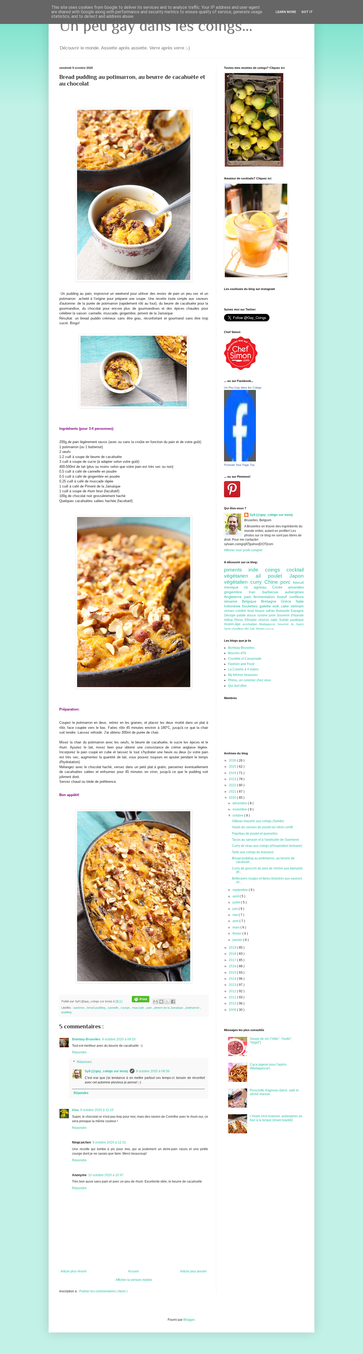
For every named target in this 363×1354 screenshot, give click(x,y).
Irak (253, 628)
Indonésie (233, 606)
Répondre (79, 1052)
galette (265, 606)
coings (275, 570)
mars (236, 927)
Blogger (189, 1320)
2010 (233, 1003)
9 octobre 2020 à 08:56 (153, 1071)
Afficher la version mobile (134, 1280)
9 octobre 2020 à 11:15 (96, 1110)
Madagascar (268, 624)
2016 (233, 966)
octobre (238, 815)
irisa (75, 1110)
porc (286, 582)
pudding (66, 1012)
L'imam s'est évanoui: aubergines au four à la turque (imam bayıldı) (276, 1118)
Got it (307, 12)
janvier (238, 940)
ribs (247, 628)
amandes (296, 587)
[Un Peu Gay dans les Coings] (240, 460)
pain (149, 1007)
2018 (233, 954)
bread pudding (96, 1007)
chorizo (264, 620)
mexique (234, 587)
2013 (233, 985)
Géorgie (230, 615)
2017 (233, 960)
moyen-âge (233, 624)
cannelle (113, 1007)
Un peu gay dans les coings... (155, 25)
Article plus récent (73, 1271)
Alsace (260, 611)
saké (275, 620)
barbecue (273, 592)
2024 (233, 773)
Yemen (260, 628)
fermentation (265, 597)
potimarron (192, 1007)
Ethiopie (251, 620)
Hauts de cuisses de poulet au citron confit (262, 827)
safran (271, 611)
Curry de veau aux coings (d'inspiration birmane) (267, 846)
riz (249, 587)
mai (236, 915)
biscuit (298, 582)
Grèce (288, 601)
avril (236, 921)
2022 (233, 785)
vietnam (297, 606)
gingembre (236, 592)
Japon (296, 576)
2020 (233, 798)
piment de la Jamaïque (169, 1007)
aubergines (294, 592)
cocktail (295, 570)
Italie (300, 601)
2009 (233, 1010)
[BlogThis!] (161, 1001)
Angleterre (234, 597)
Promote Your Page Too (239, 464)
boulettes (250, 606)
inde (256, 570)
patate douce (247, 615)
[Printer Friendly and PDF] (140, 1001)
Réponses (84, 1062)
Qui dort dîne (237, 686)
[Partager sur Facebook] (173, 1001)
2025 (233, 766)
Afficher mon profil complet (243, 550)
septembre (241, 890)
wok (276, 606)
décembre (240, 803)
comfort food (245, 611)
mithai (229, 620)
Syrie (227, 628)
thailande (283, 611)
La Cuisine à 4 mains (243, 669)
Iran (255, 592)
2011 (233, 997)
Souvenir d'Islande (290, 615)
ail (262, 576)
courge (125, 1007)
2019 (233, 947)
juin (236, 909)
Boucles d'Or (237, 653)
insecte (269, 628)
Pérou (239, 620)
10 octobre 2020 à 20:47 (106, 1175)
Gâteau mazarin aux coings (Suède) (258, 821)
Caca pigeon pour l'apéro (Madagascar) (268, 1066)
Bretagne (271, 601)
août (236, 896)
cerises (229, 611)
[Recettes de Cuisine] (241, 369)
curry (257, 582)
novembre (240, 809)
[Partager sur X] (167, 1001)
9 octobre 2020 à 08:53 (119, 1039)
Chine (272, 582)
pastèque (297, 620)
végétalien (237, 582)
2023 (233, 779)
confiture (296, 597)
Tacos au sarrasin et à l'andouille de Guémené (265, 840)
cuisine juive (267, 615)
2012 (233, 991)
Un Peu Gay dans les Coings (242, 387)
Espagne (297, 611)
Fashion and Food (241, 664)
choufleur (237, 628)
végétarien (240, 576)
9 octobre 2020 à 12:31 (109, 1142)
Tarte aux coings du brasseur (253, 852)
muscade (138, 1007)
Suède (284, 620)
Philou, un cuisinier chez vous (249, 680)
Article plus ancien (193, 1271)
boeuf (283, 597)
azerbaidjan (250, 624)
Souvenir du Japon (290, 624)
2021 (233, 791)
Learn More (286, 12)
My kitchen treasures (243, 675)
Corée (280, 587)
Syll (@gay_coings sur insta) (106, 1071)
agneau (263, 587)
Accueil (133, 1271)
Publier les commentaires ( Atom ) (103, 1291)
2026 (233, 760)
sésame (233, 601)
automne (79, 1007)
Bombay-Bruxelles (86, 1039)
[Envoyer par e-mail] (155, 1001)
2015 (233, 972)
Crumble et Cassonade (244, 659)
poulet (278, 576)
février (237, 933)
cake (285, 606)
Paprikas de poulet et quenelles (255, 833)
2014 (233, 979)
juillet (237, 902)
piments (236, 570)
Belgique (251, 601)
